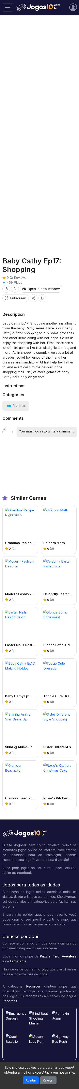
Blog (45, 969)
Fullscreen (18, 298)
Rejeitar (48, 1080)
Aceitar (30, 1080)
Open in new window (44, 289)
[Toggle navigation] (7, 7)
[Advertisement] (39, 206)
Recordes (33, 986)
